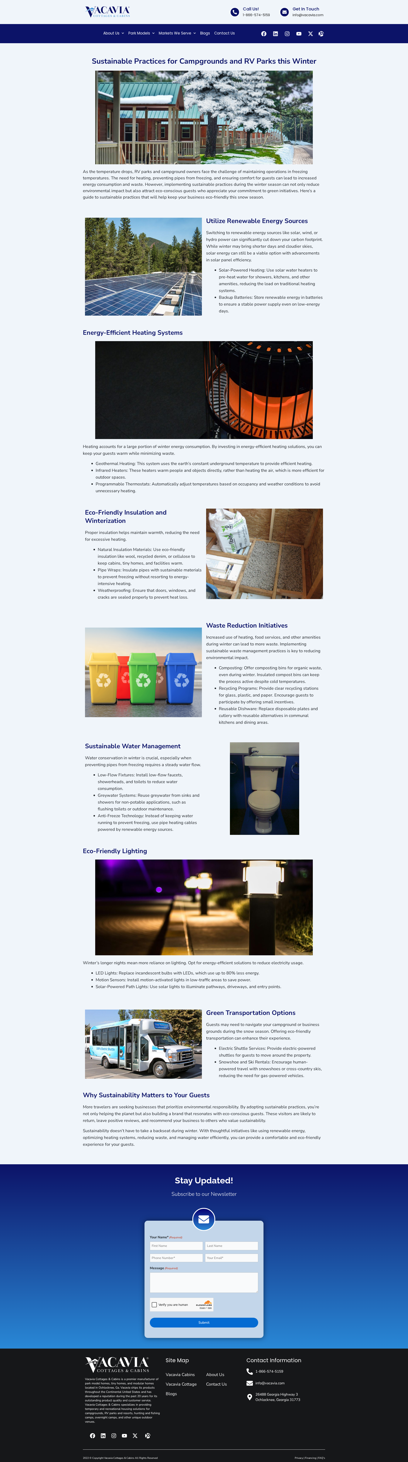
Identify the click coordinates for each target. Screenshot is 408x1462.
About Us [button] (111, 33)
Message (164, 1268)
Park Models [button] (139, 33)
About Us (215, 1375)
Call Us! (251, 9)
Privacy (299, 1458)
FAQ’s (321, 1458)
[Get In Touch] (284, 12)
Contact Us (224, 33)
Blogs (205, 33)
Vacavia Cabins (180, 1375)
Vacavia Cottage (181, 1384)
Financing (310, 1458)
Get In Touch (306, 9)
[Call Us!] (235, 12)
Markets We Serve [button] (175, 33)
